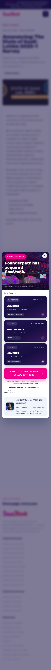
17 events (38, 411)
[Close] (44, 255)
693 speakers (21, 413)
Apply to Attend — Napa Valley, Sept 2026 (24, 373)
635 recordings (36, 413)
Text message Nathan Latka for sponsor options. (21, 388)
